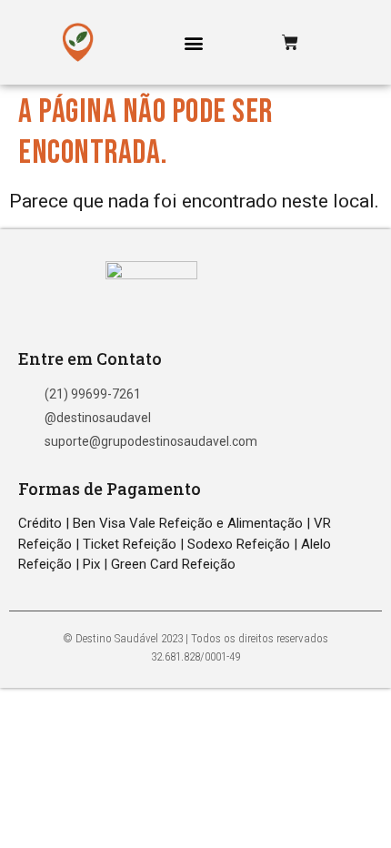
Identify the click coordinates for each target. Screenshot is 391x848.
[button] (194, 42)
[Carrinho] (290, 42)
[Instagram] (339, 42)
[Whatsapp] (315, 42)
